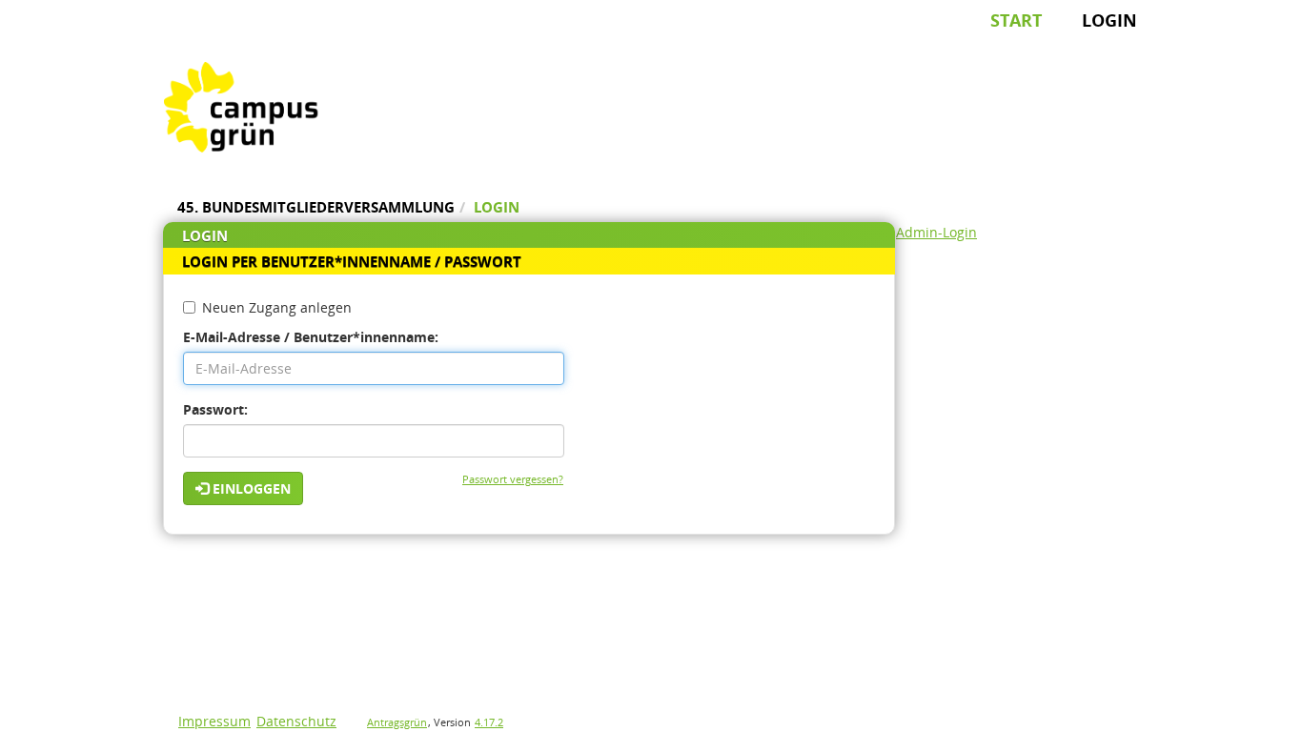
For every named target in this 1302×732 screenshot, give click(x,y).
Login (1109, 20)
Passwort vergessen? (512, 479)
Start (1016, 20)
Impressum (214, 721)
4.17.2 (489, 722)
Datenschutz (296, 721)
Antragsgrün (397, 722)
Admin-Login (936, 232)
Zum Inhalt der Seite (75, 44)
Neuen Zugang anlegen (277, 307)
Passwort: (215, 409)
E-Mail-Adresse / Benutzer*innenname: (310, 337)
